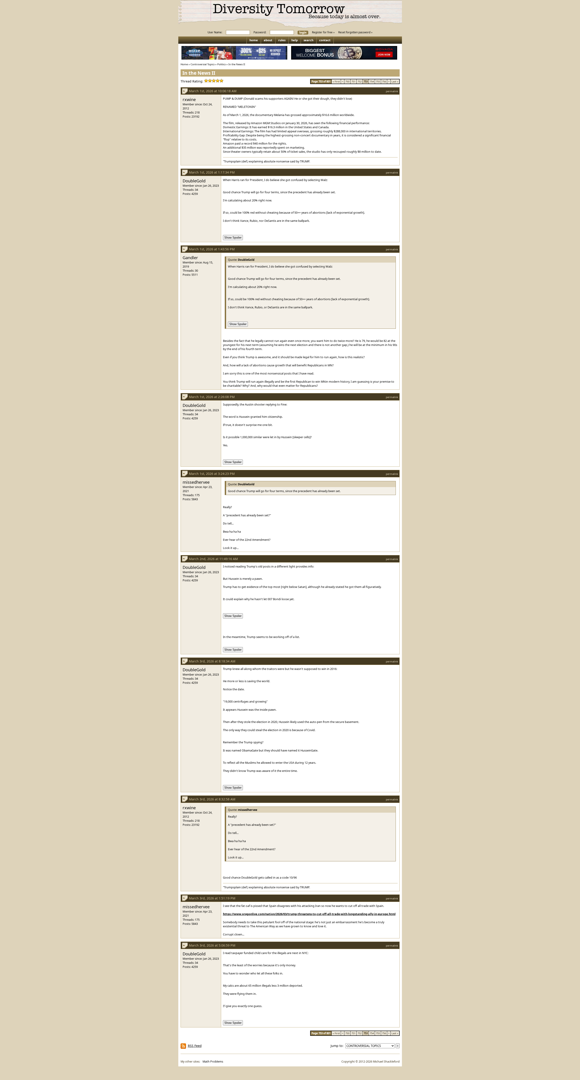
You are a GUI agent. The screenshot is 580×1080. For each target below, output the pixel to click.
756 (384, 81)
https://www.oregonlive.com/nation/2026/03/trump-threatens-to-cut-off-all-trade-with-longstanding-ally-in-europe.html (309, 914)
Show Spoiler (233, 237)
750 (347, 81)
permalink (392, 91)
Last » (395, 81)
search (308, 40)
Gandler (190, 257)
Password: (260, 32)
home (253, 40)
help (294, 40)
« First (336, 81)
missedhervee (196, 482)
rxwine (189, 99)
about (268, 40)
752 (360, 81)
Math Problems (213, 1061)
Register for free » (323, 32)
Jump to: (338, 1046)
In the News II (236, 64)
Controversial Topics (203, 64)
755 (378, 81)
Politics (221, 64)
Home (184, 64)
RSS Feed (195, 1046)
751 (353, 81)
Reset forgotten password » (355, 32)
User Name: (215, 32)
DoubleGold (194, 181)
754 (372, 81)
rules (281, 40)
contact (325, 40)
